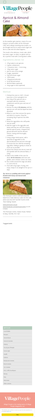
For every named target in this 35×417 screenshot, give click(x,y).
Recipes (6, 334)
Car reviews (7, 367)
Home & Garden (8, 341)
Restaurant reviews (9, 361)
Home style (7, 351)
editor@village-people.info (9, 12)
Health (5, 354)
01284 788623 (25, 12)
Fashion (6, 357)
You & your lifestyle (9, 347)
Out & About (7, 338)
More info (9, 411)
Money (5, 374)
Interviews (6, 380)
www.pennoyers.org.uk (10, 205)
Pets (5, 377)
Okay (17, 414)
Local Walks (7, 331)
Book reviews (7, 364)
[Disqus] (17, 249)
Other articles (7, 383)
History (6, 344)
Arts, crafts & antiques (10, 370)
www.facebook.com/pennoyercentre (14, 207)
